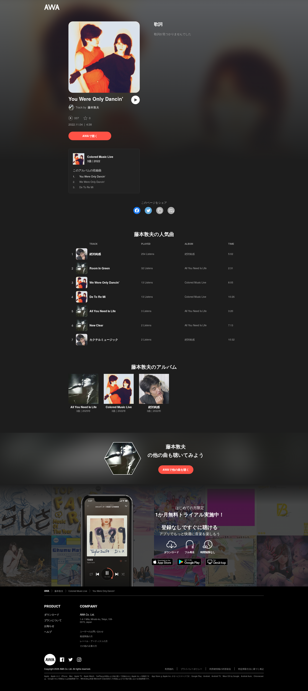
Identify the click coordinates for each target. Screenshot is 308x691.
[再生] (135, 100)
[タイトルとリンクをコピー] (159, 210)
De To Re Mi (86, 187)
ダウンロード (51, 614)
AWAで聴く (89, 136)
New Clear (96, 325)
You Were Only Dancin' (104, 590)
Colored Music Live (100, 157)
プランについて (53, 620)
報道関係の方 (86, 636)
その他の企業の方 (88, 645)
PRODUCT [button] (52, 606)
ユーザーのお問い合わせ (91, 631)
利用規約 (169, 668)
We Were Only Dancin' (92, 182)
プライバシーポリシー (191, 668)
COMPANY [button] (88, 606)
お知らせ (49, 626)
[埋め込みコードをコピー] (171, 210)
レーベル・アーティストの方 (94, 640)
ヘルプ (48, 631)
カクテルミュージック (103, 339)
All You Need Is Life (196, 268)
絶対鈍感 (95, 254)
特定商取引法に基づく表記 (251, 668)
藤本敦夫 (93, 107)
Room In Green (99, 268)
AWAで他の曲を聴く (176, 470)
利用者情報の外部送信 (220, 668)
